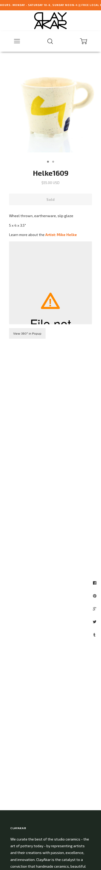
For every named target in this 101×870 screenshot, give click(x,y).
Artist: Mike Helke (61, 234)
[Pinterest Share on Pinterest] (95, 596)
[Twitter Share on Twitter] (95, 621)
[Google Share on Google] (95, 608)
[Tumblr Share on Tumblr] (95, 634)
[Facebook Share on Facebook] (95, 583)
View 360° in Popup (27, 333)
